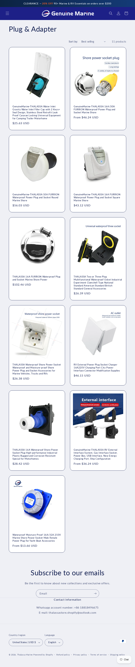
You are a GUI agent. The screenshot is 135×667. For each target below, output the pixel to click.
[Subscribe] (95, 593)
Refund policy (63, 654)
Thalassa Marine (25, 654)
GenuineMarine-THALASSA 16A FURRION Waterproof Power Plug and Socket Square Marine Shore (97, 197)
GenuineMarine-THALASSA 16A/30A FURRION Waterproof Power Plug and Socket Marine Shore (94, 109)
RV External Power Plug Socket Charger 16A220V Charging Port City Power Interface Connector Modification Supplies (97, 367)
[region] (67, 3)
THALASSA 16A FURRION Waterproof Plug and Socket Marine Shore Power (36, 278)
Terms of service (98, 654)
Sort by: (73, 41)
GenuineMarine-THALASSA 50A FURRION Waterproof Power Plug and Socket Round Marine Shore (35, 197)
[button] (7, 13)
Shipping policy (117, 654)
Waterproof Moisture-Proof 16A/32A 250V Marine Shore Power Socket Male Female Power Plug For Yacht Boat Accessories (36, 537)
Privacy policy (80, 654)
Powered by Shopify (43, 654)
